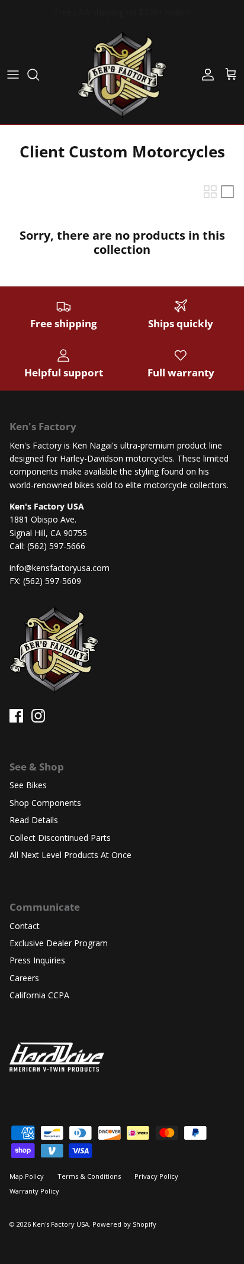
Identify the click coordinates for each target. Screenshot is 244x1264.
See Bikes (28, 785)
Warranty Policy (34, 1190)
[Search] (39, 75)
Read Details (33, 820)
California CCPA (39, 995)
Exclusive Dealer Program (58, 943)
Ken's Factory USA (61, 1224)
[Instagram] (38, 716)
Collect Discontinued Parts (60, 837)
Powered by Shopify (124, 1224)
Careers (24, 978)
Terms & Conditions (89, 1176)
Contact (24, 925)
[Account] (205, 75)
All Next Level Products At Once (70, 854)
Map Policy (26, 1176)
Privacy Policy (156, 1176)
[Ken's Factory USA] (122, 74)
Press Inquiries (37, 960)
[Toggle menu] (13, 75)
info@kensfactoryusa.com (59, 567)
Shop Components (45, 802)
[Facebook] (16, 716)
